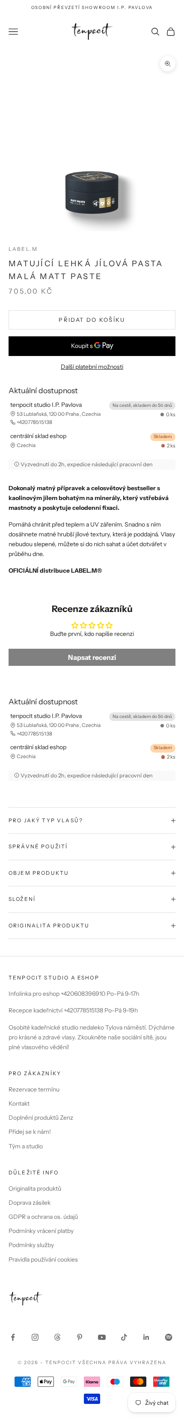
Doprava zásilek (29, 1202)
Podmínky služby (31, 1245)
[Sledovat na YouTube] (102, 1337)
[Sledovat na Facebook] (13, 1337)
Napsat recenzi (92, 657)
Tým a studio (26, 1146)
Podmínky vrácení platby (41, 1231)
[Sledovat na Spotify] (168, 1337)
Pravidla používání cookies (43, 1259)
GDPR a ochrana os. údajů (43, 1217)
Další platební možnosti (92, 367)
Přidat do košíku (92, 319)
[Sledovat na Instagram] (35, 1337)
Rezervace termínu (34, 1089)
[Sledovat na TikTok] (124, 1337)
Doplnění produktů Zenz (41, 1117)
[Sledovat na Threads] (57, 1337)
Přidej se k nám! (30, 1132)
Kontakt (19, 1103)
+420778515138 (34, 422)
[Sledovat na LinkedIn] (146, 1337)
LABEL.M (23, 249)
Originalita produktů (35, 1188)
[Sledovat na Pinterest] (79, 1337)
